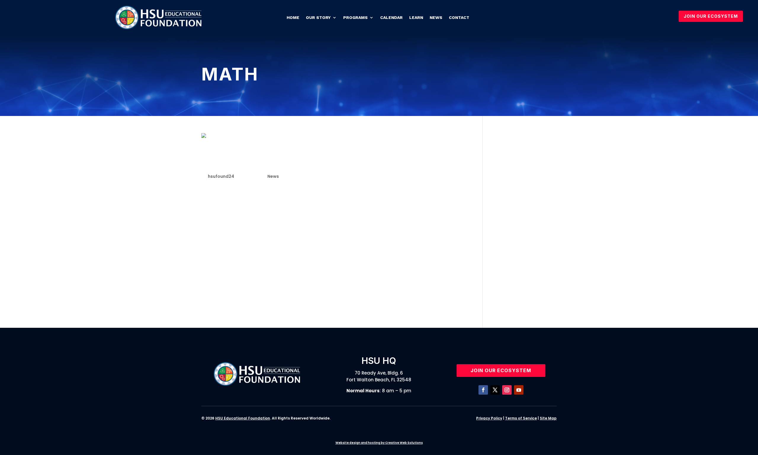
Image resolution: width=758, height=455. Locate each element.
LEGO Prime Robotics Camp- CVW (523, 288)
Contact (459, 17)
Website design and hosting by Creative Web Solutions (379, 443)
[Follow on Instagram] (507, 390)
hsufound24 (221, 176)
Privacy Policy (489, 418)
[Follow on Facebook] (483, 390)
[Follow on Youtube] (518, 390)
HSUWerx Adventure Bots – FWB (522, 303)
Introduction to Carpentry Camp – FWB (526, 210)
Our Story (318, 17)
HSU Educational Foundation (242, 418)
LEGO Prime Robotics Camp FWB (523, 226)
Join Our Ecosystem (711, 16)
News (436, 17)
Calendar (391, 17)
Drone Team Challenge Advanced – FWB (526, 257)
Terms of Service (521, 418)
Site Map (548, 418)
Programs (355, 17)
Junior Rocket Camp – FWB (525, 272)
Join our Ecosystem (500, 370)
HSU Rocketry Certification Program (524, 164)
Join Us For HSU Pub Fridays (521, 179)
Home (293, 17)
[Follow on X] (495, 390)
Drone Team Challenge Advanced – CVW (526, 195)
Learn (416, 17)
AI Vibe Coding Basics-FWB (526, 241)
